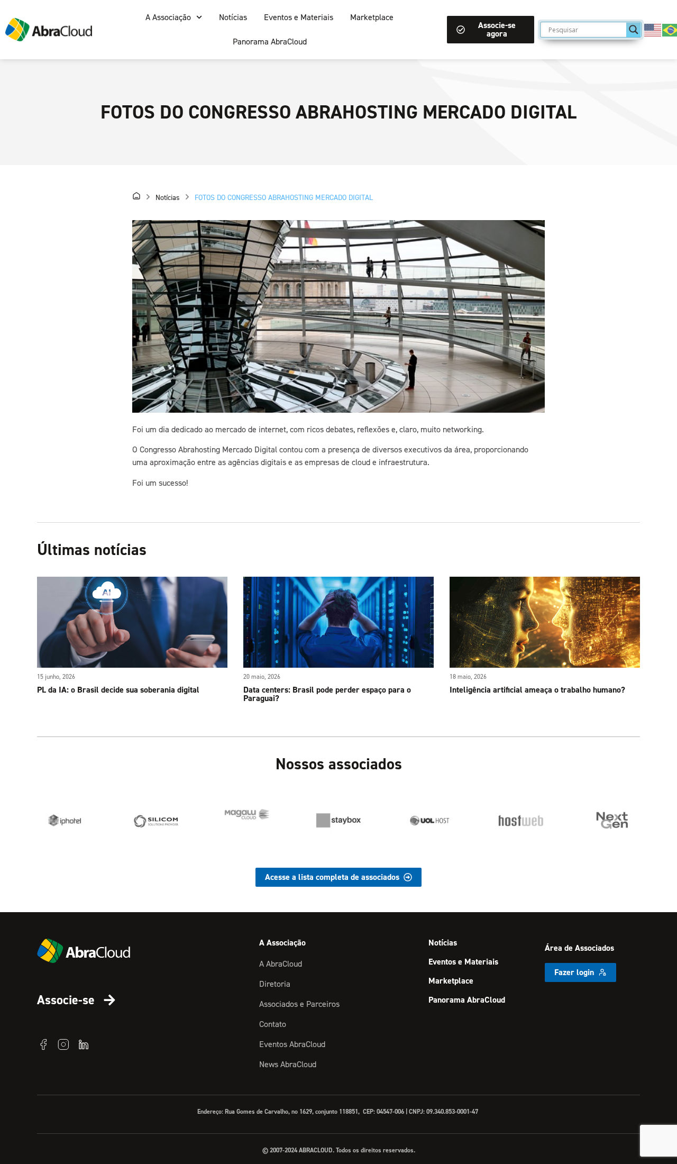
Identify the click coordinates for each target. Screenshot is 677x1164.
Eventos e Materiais (298, 17)
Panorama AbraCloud (270, 41)
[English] (653, 29)
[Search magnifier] (633, 29)
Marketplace (372, 17)
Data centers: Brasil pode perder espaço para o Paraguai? (327, 694)
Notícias (233, 17)
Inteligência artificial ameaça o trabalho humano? (537, 689)
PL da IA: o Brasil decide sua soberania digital (118, 689)
